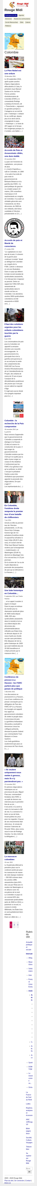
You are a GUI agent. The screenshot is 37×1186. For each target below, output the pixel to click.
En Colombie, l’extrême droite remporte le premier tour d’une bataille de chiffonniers (14, 511)
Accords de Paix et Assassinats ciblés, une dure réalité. (14, 153)
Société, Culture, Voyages (29, 1140)
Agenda (21, 15)
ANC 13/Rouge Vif (29, 1122)
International (31, 954)
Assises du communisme (22, 19)
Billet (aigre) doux (28, 1131)
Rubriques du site (11, 15)
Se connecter (19, 1180)
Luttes (28, 1104)
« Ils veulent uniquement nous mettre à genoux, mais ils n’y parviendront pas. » (14, 776)
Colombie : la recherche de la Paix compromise (14, 423)
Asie (30, 975)
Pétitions (8, 26)
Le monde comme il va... (31, 1078)
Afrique (31, 958)
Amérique (32, 991)
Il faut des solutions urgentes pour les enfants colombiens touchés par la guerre (14, 330)
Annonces (8, 19)
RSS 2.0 (8, 1183)
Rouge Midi (14, 10)
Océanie (31, 1087)
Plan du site (9, 1180)
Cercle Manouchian (11, 22)
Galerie (27, 22)
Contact (28, 1180)
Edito (21, 22)
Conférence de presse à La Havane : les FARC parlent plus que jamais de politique (13, 683)
